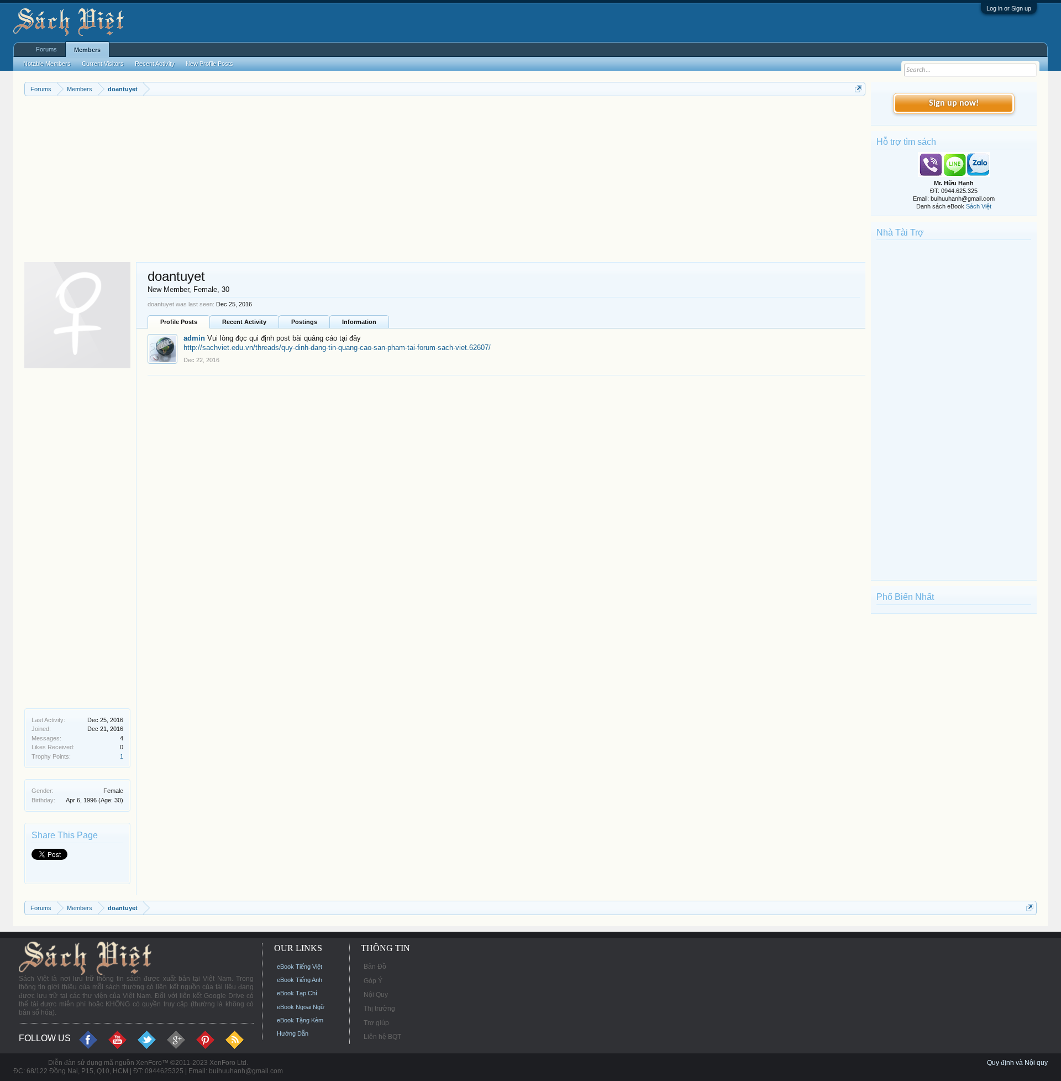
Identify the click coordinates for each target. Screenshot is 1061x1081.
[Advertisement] (355, 179)
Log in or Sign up (1008, 8)
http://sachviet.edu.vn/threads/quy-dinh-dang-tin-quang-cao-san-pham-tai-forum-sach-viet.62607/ (337, 347)
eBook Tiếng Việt (299, 966)
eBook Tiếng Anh (299, 979)
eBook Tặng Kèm (300, 1020)
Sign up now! (954, 103)
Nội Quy (376, 995)
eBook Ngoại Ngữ (300, 1007)
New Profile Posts (209, 63)
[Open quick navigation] (858, 88)
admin (194, 338)
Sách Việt (978, 206)
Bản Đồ (375, 966)
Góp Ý (373, 981)
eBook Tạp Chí (297, 993)
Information (359, 321)
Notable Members (47, 63)
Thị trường (379, 1008)
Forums (46, 49)
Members (87, 49)
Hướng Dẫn (292, 1033)
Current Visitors (103, 63)
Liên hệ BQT (382, 1037)
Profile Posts (178, 321)
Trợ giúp (376, 1023)
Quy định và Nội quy (1017, 1063)
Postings (304, 321)
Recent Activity (244, 321)
